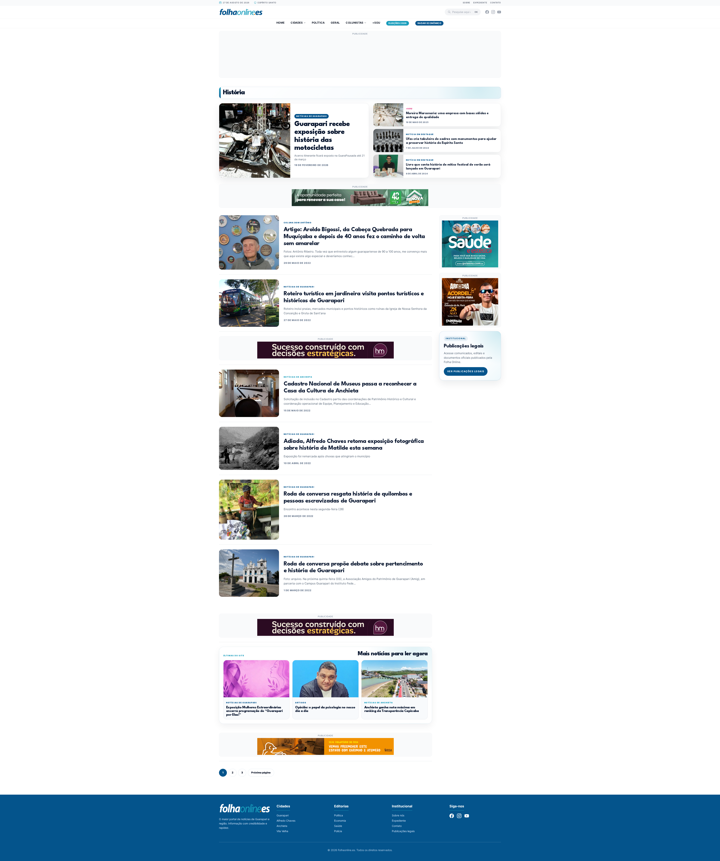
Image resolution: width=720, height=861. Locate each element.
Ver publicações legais (465, 371)
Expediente (480, 2)
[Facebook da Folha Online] (487, 12)
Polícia (338, 831)
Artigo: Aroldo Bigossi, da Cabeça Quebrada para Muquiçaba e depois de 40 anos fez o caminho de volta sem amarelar (354, 236)
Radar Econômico (429, 23)
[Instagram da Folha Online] (493, 12)
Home (280, 22)
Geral (335, 22)
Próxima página (261, 772)
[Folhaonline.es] (241, 12)
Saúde (338, 825)
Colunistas (354, 22)
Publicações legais (403, 831)
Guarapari (283, 815)
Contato (495, 2)
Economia (340, 820)
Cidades (297, 22)
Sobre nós (398, 815)
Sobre (466, 2)
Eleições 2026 (397, 23)
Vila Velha (282, 831)
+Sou (376, 22)
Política (318, 22)
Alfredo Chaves (286, 820)
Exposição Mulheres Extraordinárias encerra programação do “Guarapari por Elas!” (254, 711)
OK (476, 11)
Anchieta (282, 825)
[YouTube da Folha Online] (499, 12)
